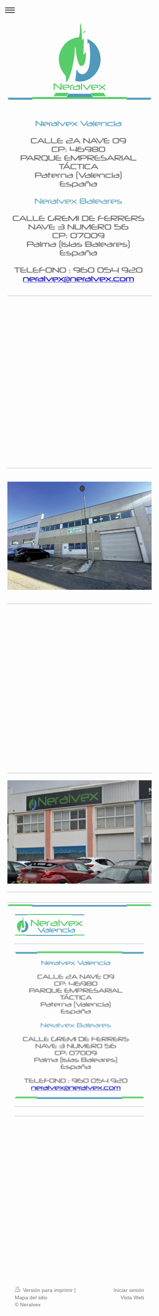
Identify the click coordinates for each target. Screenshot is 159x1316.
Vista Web (132, 1297)
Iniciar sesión (129, 1290)
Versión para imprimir (47, 1290)
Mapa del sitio (31, 1297)
